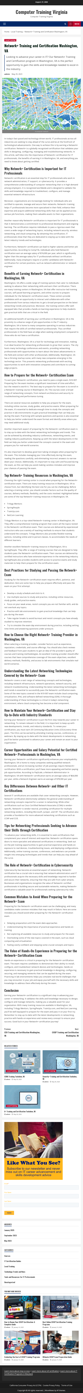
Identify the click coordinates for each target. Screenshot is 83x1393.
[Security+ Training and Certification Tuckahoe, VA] (61, 1062)
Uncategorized (9, 1282)
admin (7, 74)
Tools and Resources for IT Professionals (19, 1277)
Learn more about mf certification (45, 1371)
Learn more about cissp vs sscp (17, 1371)
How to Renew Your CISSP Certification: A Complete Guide (19, 1323)
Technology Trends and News (14, 1272)
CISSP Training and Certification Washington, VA (65, 1032)
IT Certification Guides (12, 1261)
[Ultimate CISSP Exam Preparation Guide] (61, 1342)
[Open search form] (65, 24)
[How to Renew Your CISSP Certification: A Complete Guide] (22, 1307)
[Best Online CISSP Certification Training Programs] (61, 1307)
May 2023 (8, 1241)
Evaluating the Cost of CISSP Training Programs (22, 1357)
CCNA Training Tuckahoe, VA (14, 1076)
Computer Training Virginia (41, 11)
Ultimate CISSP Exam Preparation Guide (57, 1357)
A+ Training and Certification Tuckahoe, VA (20, 1111)
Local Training (10, 40)
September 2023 (10, 1235)
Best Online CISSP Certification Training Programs (57, 1323)
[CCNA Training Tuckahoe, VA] (22, 1062)
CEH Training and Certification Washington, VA (22, 1032)
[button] (4, 24)
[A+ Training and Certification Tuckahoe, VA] (22, 1097)
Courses (7, 1256)
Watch (77, 24)
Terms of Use (66, 1385)
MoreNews (49, 1390)
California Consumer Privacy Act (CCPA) (25, 1385)
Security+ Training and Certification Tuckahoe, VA (60, 1077)
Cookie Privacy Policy (51, 1385)
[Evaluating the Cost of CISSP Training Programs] (22, 1342)
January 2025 (9, 1230)
